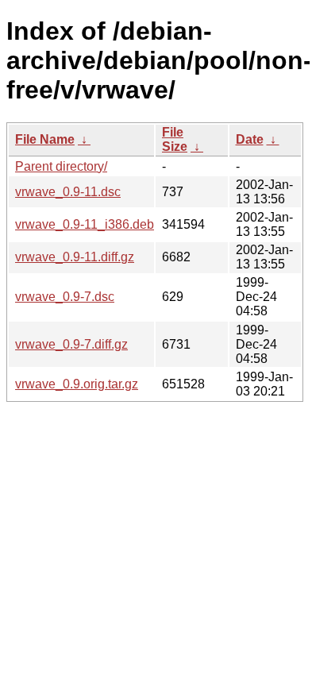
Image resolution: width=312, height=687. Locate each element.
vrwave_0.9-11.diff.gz (74, 257)
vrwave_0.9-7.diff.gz (71, 344)
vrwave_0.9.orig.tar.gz (76, 384)
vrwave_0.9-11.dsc (68, 192)
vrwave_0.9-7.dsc (64, 296)
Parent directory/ (61, 166)
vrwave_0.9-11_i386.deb (84, 224)
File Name (45, 139)
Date (250, 139)
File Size (174, 139)
